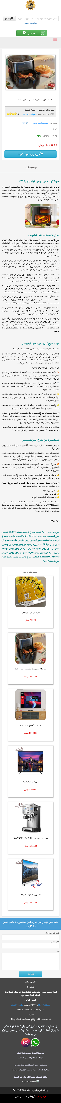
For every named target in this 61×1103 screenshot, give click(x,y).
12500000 (33, 676)
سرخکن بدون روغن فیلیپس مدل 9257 (30, 669)
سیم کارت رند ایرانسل (31, 612)
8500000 (33, 733)
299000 (33, 620)
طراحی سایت (40, 1096)
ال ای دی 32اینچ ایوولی (30, 782)
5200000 (33, 789)
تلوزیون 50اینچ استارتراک (30, 895)
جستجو (8, 18)
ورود (26, 23)
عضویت (33, 23)
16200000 (33, 846)
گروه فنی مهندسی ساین (25, 1096)
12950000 (33, 902)
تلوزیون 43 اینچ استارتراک (30, 725)
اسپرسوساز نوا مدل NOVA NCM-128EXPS (30, 838)
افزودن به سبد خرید (29, 154)
